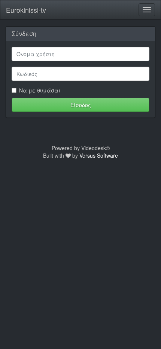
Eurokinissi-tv (26, 10)
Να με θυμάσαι (39, 90)
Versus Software (98, 155)
